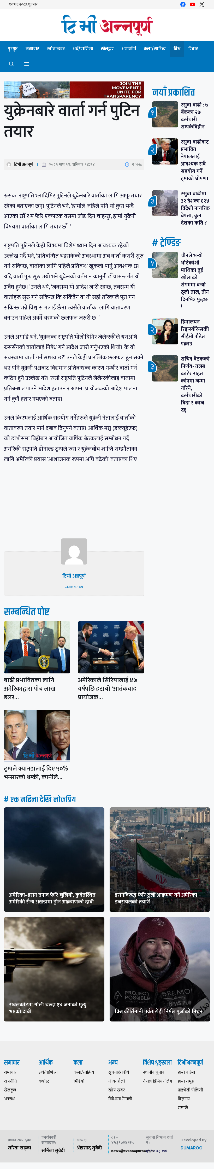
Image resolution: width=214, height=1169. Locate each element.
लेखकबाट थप (74, 587)
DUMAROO (192, 1148)
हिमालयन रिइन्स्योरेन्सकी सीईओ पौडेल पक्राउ (195, 333)
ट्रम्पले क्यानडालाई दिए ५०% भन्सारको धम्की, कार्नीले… (36, 773)
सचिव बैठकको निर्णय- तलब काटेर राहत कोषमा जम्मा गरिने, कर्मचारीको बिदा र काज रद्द (195, 385)
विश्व (177, 48)
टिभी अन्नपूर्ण (23, 164)
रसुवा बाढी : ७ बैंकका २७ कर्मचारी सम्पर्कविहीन (195, 116)
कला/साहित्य (155, 48)
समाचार (32, 48)
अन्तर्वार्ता (129, 48)
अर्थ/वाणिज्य (83, 48)
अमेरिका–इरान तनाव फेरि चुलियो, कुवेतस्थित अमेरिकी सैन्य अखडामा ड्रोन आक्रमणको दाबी (52, 898)
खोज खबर (56, 48)
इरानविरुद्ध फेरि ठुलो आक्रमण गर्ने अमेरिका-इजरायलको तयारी (157, 898)
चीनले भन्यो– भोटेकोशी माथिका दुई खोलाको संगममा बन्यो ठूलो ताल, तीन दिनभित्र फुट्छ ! (195, 281)
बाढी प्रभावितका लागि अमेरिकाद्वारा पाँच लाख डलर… (29, 689)
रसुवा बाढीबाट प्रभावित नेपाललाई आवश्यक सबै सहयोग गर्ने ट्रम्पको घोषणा (195, 160)
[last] (74, 91)
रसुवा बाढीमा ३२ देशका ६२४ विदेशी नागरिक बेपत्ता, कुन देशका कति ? (195, 208)
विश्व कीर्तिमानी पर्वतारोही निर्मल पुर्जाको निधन (159, 1011)
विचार (193, 48)
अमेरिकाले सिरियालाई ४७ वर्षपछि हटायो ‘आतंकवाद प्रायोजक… (107, 689)
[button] (11, 64)
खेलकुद (107, 48)
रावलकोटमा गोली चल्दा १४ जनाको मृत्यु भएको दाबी (47, 1008)
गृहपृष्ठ (13, 48)
